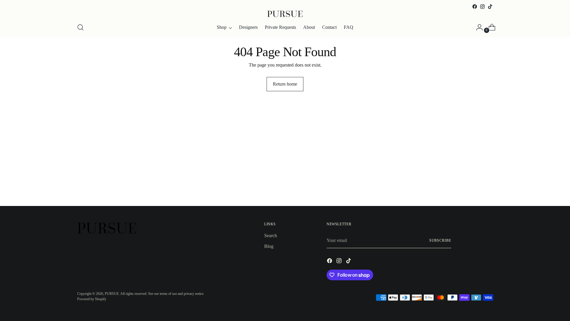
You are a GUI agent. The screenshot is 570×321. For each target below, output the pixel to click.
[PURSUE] (285, 14)
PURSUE (112, 294)
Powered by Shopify (91, 299)
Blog (268, 246)
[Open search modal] (80, 27)
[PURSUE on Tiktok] (490, 6)
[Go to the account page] (477, 27)
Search (270, 235)
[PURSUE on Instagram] (482, 6)
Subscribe (440, 240)
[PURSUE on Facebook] (474, 6)
